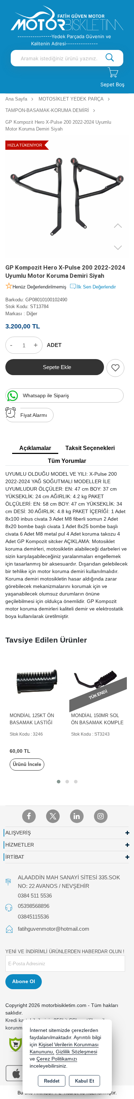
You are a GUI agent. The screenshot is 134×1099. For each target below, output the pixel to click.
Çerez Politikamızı (56, 1059)
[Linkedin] (76, 816)
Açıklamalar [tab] (35, 448)
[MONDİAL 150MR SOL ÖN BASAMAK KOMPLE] (98, 681)
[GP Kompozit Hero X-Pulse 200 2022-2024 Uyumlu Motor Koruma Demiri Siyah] (67, 196)
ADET (54, 345)
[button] (58, 781)
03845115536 (33, 917)
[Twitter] (53, 816)
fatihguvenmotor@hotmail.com (53, 929)
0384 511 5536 (35, 896)
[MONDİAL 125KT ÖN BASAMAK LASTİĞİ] (37, 681)
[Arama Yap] (110, 58)
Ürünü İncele (27, 764)
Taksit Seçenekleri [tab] (90, 448)
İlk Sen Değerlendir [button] (96, 287)
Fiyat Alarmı (33, 415)
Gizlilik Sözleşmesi (76, 1051)
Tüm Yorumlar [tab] (67, 461)
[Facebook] (29, 816)
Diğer (31, 313)
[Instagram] (100, 816)
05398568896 (33, 906)
